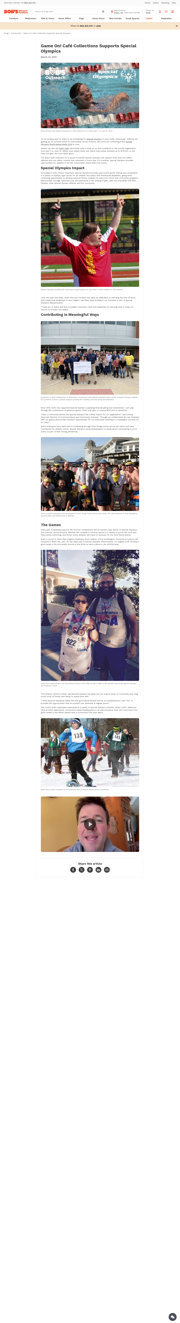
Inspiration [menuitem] (166, 18)
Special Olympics (94, 139)
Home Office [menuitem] (65, 18)
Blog (6, 33)
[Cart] (172, 11)
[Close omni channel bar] (177, 26)
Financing (165, 3)
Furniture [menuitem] (13, 18)
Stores (147, 3)
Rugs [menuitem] (81, 18)
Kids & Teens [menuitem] (47, 18)
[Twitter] (81, 870)
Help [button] (174, 3)
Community (16, 33)
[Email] (107, 870)
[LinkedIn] (98, 870)
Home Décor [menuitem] (98, 18)
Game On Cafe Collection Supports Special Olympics (47, 33)
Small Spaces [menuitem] (132, 18)
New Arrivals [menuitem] (115, 18)
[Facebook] (73, 870)
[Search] (103, 11)
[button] (98, 26)
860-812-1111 (30, 3)
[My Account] (160, 11)
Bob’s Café (64, 148)
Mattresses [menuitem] (30, 18)
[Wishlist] (166, 11)
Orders (156, 3)
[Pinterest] (90, 870)
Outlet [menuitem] (149, 18)
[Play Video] (90, 824)
